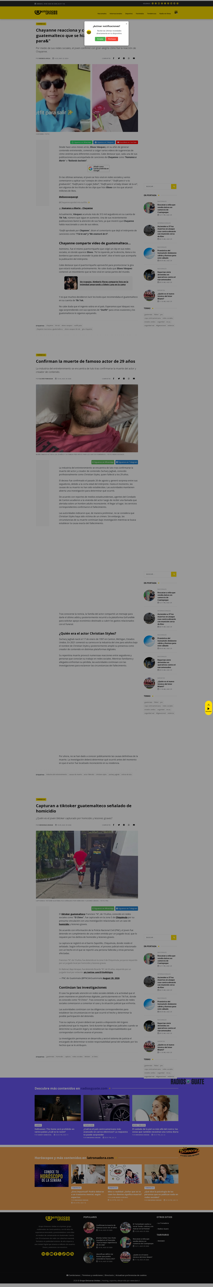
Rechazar (112, 39)
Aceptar (100, 39)
